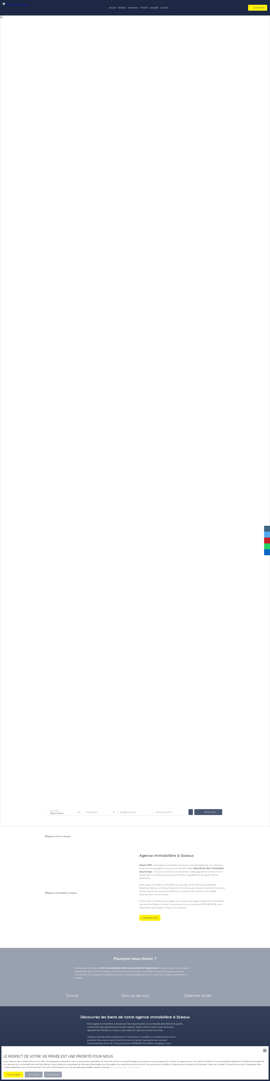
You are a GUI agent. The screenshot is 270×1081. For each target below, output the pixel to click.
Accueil (112, 7)
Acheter (122, 7)
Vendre (144, 7)
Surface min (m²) (164, 812)
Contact (164, 7)
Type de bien (54, 811)
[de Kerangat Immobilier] (20, 7)
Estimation (133, 7)
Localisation (91, 812)
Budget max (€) (128, 812)
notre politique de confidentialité (125, 1067)
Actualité (154, 7)
